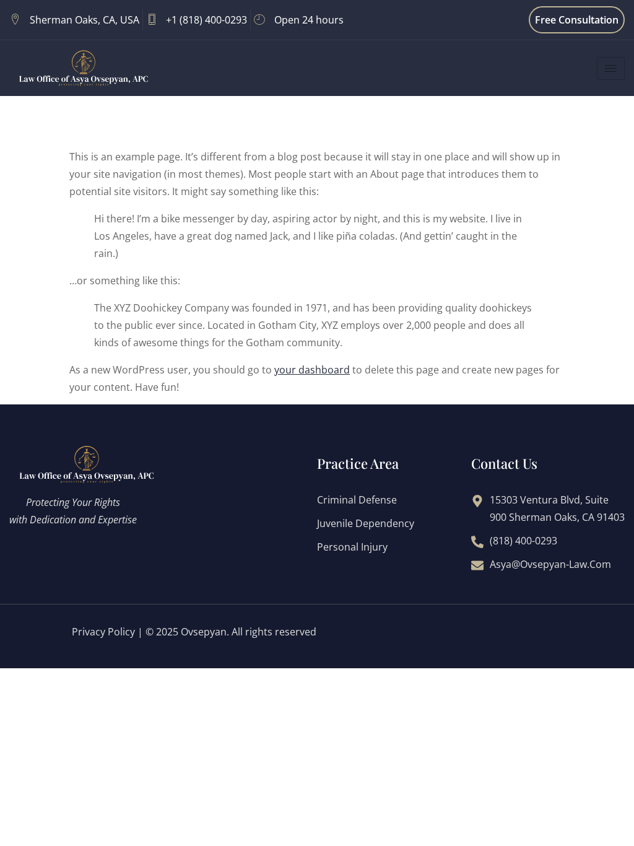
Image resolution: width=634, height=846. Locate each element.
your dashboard (312, 370)
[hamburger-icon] (611, 68)
